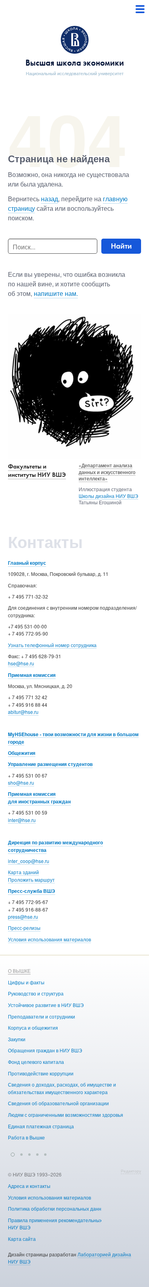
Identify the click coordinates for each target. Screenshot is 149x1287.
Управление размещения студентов (50, 764)
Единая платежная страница (41, 1126)
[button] (12, 1153)
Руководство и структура (36, 993)
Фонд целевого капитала (36, 1061)
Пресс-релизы (24, 927)
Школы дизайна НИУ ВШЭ (108, 495)
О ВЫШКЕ (19, 970)
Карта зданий (23, 872)
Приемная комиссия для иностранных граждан (39, 797)
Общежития (21, 752)
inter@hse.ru (22, 820)
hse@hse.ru (21, 663)
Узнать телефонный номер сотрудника (52, 645)
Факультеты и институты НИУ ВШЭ (37, 470)
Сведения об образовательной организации (58, 1103)
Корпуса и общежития (33, 1027)
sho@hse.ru (21, 782)
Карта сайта (22, 1238)
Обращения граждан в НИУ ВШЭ (45, 1050)
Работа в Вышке (26, 1137)
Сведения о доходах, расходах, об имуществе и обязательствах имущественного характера (62, 1088)
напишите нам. (56, 293)
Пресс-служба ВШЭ (31, 890)
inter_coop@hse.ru (28, 860)
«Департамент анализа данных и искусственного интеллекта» (107, 472)
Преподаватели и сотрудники (41, 1016)
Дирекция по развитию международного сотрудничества (55, 846)
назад (49, 198)
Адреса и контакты (29, 1185)
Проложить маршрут (31, 879)
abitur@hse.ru (23, 711)
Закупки (16, 1039)
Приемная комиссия (32, 674)
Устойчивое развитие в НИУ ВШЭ (46, 1004)
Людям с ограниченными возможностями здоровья (65, 1114)
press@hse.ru (23, 916)
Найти (121, 246)
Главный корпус (27, 562)
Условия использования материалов (49, 939)
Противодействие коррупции (41, 1073)
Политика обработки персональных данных (57, 1208)
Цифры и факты (26, 982)
